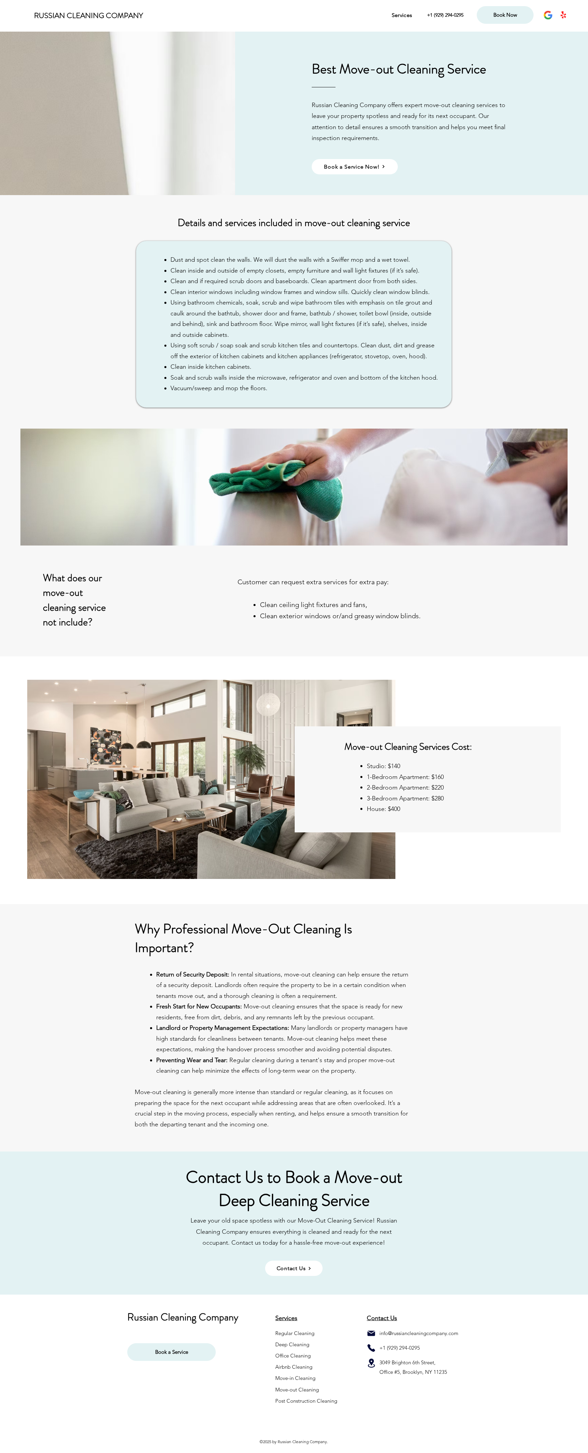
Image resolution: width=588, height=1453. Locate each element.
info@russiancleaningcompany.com (418, 1333)
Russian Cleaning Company (182, 1317)
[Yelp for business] (563, 15)
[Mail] (371, 1333)
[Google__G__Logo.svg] (548, 15)
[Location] (371, 1363)
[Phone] (371, 1348)
